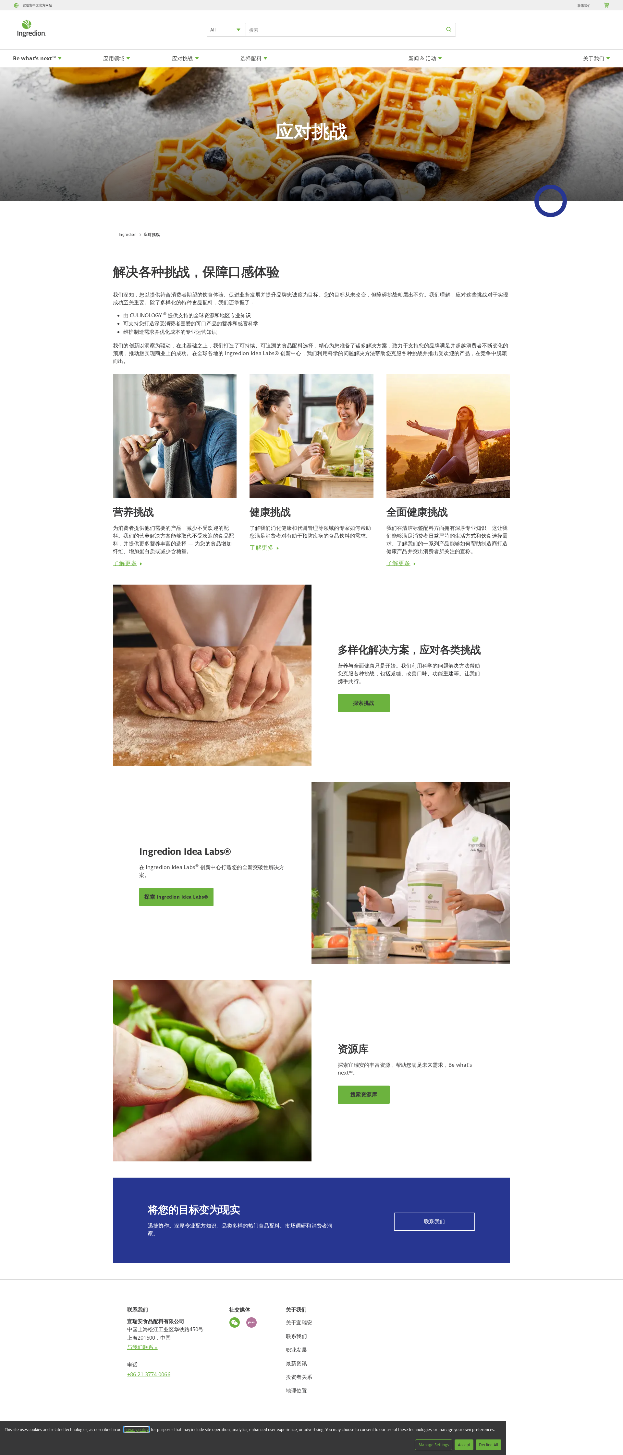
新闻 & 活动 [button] (422, 58)
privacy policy (136, 1429)
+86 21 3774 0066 (148, 1374)
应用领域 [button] (113, 58)
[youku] (253, 1323)
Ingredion (128, 234)
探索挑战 (363, 703)
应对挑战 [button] (182, 58)
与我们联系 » (142, 1347)
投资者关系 (299, 1376)
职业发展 (296, 1349)
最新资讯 (296, 1363)
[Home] (31, 38)
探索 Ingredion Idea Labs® (176, 897)
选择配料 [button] (251, 58)
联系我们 (584, 5)
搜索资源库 (363, 1094)
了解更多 (125, 563)
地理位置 (296, 1390)
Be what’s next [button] (34, 58)
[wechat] (236, 1323)
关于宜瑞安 (299, 1322)
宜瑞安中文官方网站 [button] (37, 5)
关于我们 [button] (593, 58)
